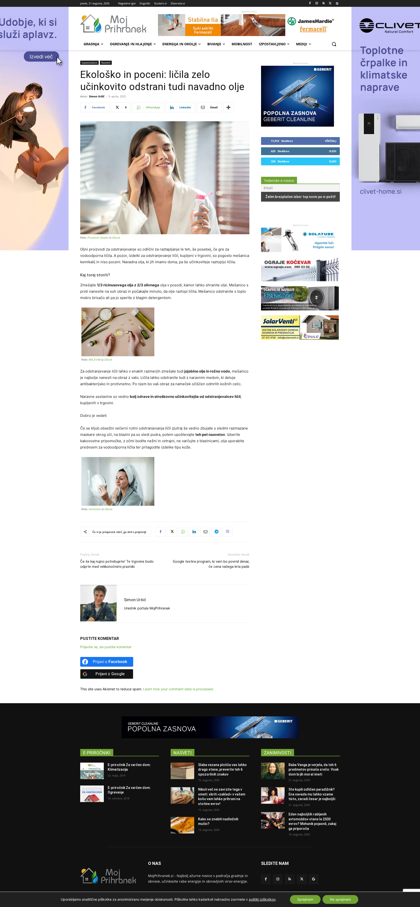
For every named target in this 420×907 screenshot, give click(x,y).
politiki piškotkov (262, 899)
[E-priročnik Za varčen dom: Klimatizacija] (92, 771)
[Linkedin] (194, 532)
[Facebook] (310, 3)
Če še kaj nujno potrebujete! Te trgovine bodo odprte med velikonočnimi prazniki (117, 564)
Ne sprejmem (340, 899)
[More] (228, 107)
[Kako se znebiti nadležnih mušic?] (182, 825)
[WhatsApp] (183, 532)
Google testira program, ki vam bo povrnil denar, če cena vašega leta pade (211, 564)
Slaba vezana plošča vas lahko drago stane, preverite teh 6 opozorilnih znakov (222, 769)
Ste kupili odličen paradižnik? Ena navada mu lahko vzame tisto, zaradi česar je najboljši (312, 794)
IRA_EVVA (95, 359)
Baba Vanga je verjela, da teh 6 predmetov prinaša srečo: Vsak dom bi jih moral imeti (314, 769)
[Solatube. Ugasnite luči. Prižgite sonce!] (300, 254)
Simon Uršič (97, 96)
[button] (334, 44)
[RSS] (323, 3)
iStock (116, 237)
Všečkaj (330, 141)
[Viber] (227, 532)
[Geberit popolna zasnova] (297, 125)
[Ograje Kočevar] (300, 283)
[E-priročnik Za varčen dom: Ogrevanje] (92, 793)
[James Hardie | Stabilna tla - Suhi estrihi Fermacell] (249, 25)
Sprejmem (305, 899)
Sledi (332, 151)
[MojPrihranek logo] (119, 23)
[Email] (205, 532)
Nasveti (105, 62)
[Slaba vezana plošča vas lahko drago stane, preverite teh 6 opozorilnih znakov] (182, 771)
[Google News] (337, 3)
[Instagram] (317, 3)
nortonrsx (95, 509)
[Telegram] (216, 532)
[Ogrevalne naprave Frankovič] (300, 312)
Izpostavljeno (89, 62)
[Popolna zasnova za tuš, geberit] (210, 727)
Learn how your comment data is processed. (178, 689)
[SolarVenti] (300, 342)
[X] (330, 3)
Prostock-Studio (98, 237)
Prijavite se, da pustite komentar (105, 647)
